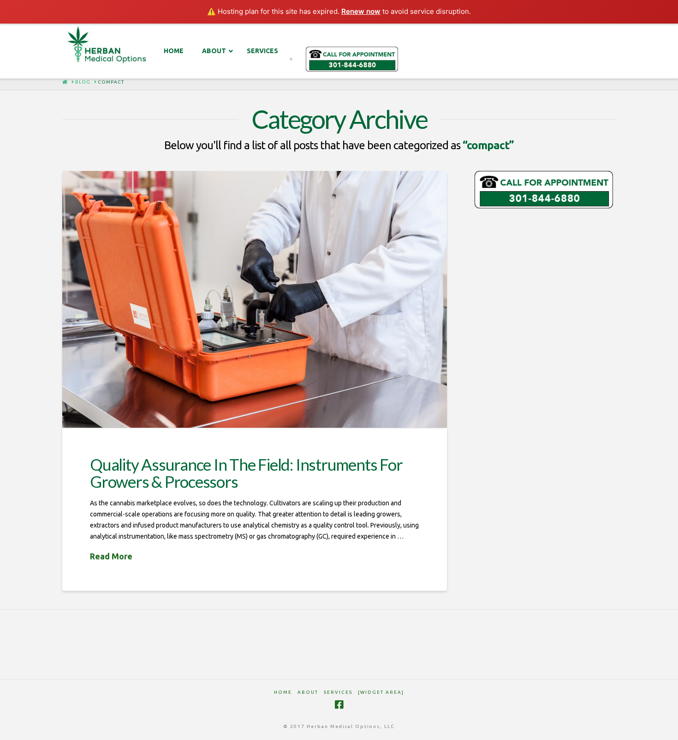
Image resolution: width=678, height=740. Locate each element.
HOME (283, 692)
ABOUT (307, 692)
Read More (111, 556)
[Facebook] (339, 705)
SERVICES (338, 692)
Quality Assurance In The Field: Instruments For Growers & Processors (246, 473)
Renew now (361, 11)
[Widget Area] (381, 692)
